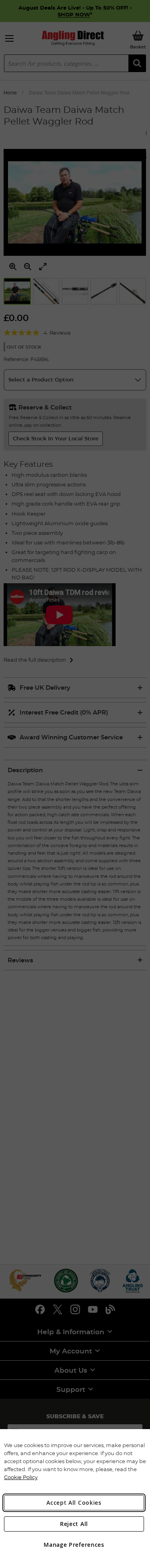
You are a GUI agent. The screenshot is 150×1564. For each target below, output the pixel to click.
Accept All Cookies (74, 1502)
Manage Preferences (74, 1544)
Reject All (74, 1524)
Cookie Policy (21, 1477)
